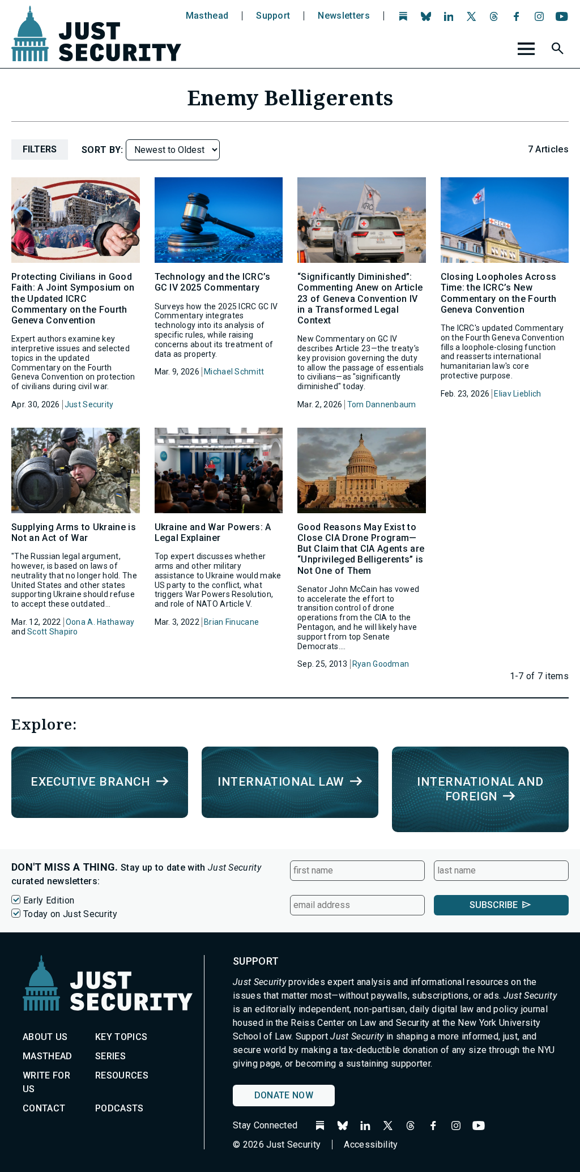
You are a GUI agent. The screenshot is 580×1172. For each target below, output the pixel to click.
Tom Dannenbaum (381, 404)
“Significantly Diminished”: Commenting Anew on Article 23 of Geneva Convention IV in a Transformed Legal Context (360, 298)
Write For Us (46, 1082)
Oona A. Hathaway (100, 622)
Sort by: (104, 149)
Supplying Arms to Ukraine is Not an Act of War (73, 532)
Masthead (207, 15)
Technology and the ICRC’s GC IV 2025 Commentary (213, 282)
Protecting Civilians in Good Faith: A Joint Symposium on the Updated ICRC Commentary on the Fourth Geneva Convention (73, 298)
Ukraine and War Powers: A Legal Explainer (213, 532)
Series (110, 1056)
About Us (45, 1037)
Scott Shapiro (52, 631)
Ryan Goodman (380, 663)
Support (273, 15)
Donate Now (283, 1095)
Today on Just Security (70, 914)
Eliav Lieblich (517, 393)
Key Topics (121, 1037)
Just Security (89, 404)
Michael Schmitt (234, 371)
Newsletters (344, 15)
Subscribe (494, 905)
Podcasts (119, 1108)
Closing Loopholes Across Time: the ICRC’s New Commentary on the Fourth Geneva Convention (499, 293)
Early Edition (48, 900)
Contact (44, 1108)
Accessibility (371, 1144)
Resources (121, 1075)
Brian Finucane (231, 622)
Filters (40, 149)
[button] (559, 50)
